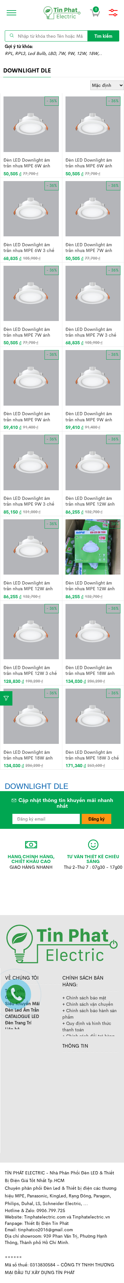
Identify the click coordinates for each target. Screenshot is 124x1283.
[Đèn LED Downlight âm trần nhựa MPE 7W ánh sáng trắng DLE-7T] (93, 208)
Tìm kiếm (103, 36)
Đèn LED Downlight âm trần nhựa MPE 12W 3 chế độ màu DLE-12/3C (30, 670)
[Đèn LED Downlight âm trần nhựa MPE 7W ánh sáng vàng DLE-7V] (31, 293)
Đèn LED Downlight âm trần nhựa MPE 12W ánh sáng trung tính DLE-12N (90, 585)
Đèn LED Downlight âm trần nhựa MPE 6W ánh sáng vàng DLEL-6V (88, 162)
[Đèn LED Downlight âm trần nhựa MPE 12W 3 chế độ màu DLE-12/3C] (31, 631)
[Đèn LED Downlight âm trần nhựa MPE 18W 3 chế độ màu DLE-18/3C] (93, 716)
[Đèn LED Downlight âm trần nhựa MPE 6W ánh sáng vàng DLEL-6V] (93, 123)
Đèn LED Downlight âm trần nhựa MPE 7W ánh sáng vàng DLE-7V (26, 332)
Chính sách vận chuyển (89, 1004)
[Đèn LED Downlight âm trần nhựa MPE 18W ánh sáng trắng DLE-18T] (93, 631)
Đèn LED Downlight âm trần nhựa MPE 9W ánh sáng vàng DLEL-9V (88, 416)
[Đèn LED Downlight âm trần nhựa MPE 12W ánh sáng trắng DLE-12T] (93, 462)
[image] (62, 12)
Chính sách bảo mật (86, 998)
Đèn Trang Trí (18, 1023)
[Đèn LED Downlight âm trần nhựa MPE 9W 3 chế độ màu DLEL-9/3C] (31, 462)
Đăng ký (96, 819)
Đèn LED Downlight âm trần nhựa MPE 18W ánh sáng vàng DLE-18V (28, 754)
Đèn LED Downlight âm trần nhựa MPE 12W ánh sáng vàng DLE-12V (28, 585)
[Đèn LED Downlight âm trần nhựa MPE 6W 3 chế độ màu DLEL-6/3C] (31, 208)
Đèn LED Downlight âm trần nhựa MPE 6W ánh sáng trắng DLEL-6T (26, 162)
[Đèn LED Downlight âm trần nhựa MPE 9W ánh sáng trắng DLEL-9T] (31, 377)
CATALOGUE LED (22, 1016)
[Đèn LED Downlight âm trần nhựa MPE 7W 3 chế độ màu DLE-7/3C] (93, 293)
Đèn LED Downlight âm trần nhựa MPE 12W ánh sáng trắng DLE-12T (90, 501)
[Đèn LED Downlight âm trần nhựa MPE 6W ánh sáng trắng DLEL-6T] (31, 123)
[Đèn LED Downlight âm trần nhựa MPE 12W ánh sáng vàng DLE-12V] (31, 546)
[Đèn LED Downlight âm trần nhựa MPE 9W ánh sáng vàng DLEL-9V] (93, 377)
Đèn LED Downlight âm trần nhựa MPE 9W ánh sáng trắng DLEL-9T (26, 416)
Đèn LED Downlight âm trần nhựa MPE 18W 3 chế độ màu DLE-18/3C (92, 754)
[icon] (9, 13)
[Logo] (62, 943)
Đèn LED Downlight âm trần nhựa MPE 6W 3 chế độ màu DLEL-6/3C (28, 247)
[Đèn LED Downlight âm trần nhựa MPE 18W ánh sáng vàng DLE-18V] (31, 716)
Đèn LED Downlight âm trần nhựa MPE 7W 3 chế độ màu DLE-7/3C (90, 332)
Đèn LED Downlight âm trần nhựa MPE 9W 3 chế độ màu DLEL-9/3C (28, 501)
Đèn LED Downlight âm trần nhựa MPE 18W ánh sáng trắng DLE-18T (90, 670)
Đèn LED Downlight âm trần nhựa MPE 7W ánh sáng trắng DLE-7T (88, 247)
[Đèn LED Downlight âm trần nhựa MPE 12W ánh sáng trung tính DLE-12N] (93, 546)
